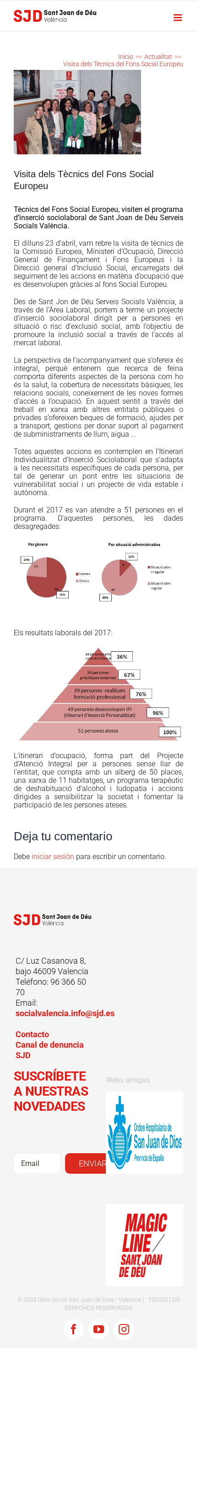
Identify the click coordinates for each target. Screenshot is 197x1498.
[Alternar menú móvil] (178, 17)
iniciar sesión (54, 856)
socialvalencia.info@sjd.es (65, 1013)
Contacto (32, 1034)
